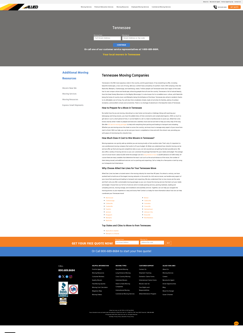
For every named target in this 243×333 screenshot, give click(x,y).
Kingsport (109, 215)
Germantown (148, 209)
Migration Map (97, 291)
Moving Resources (123, 7)
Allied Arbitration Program (147, 294)
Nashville (109, 220)
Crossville (147, 206)
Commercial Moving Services (161, 7)
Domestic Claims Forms (146, 276)
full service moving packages (117, 124)
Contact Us (237, 2)
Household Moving (122, 269)
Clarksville (147, 200)
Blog (164, 287)
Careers (165, 276)
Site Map (111, 317)
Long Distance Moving (123, 273)
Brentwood (109, 198)
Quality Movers (97, 280)
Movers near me (144, 284)
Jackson (108, 212)
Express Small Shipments (72, 105)
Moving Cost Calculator (100, 287)
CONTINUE (121, 45)
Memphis (109, 217)
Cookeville (109, 206)
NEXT (168, 243)
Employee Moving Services (140, 7)
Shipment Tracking (145, 273)
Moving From (119, 240)
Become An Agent (215, 2)
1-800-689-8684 (150, 49)
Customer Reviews (98, 276)
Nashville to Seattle (112, 231)
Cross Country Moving (123, 276)
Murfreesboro (148, 217)
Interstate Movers (121, 280)
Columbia (147, 203)
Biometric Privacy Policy (128, 317)
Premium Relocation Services (104, 7)
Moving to (125, 35)
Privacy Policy (117, 317)
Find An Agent (96, 269)
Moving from (98, 35)
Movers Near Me (69, 88)
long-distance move (150, 154)
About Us (205, 2)
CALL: (66, 268)
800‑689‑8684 (110, 252)
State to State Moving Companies (123, 285)
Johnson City (148, 212)
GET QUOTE (234, 7)
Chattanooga (110, 200)
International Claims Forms (148, 280)
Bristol (146, 198)
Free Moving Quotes (98, 284)
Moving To (143, 240)
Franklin (108, 209)
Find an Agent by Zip (227, 2)
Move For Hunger (168, 291)
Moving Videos (97, 294)
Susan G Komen (168, 294)
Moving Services (86, 7)
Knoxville (147, 215)
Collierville (109, 203)
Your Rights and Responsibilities (144, 289)
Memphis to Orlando (112, 233)
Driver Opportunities (169, 284)
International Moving (122, 290)
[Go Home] (19, 7)
